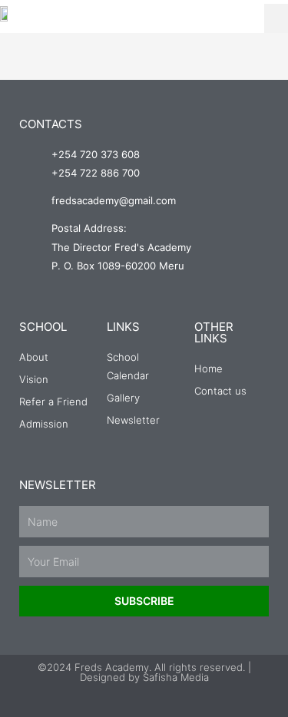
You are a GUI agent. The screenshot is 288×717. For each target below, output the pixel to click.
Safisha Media (176, 677)
